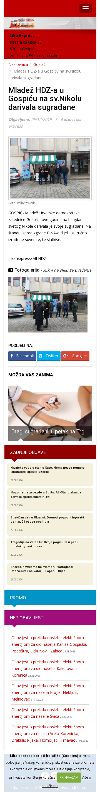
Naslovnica (18, 64)
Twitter (51, 355)
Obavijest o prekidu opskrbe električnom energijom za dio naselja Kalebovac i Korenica (47, 668)
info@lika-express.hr (39, 55)
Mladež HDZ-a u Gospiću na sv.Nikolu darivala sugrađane (45, 99)
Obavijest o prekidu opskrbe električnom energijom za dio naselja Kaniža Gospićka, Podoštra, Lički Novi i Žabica (49, 644)
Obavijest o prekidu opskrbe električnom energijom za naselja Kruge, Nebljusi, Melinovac (47, 692)
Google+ (79, 355)
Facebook (24, 355)
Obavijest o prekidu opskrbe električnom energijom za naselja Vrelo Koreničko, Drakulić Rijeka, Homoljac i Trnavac (49, 733)
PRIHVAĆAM (69, 777)
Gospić (39, 64)
